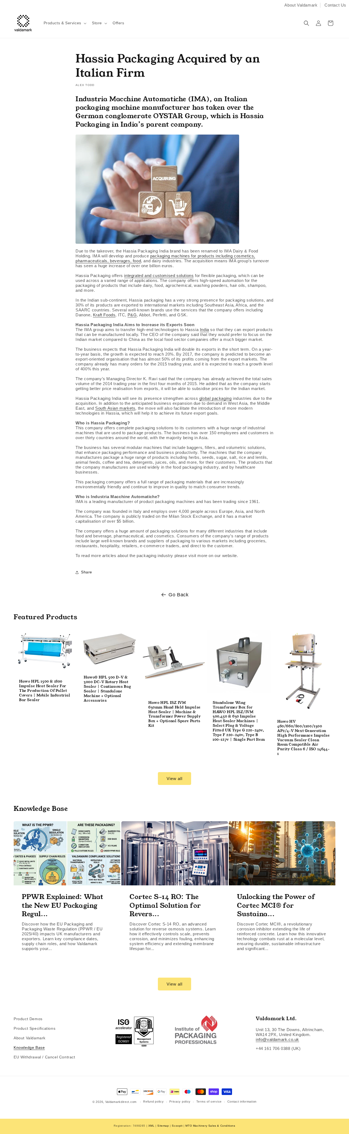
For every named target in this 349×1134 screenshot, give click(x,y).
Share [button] (86, 572)
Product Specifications (34, 1028)
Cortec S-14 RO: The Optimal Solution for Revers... (165, 905)
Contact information (242, 1101)
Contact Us (335, 5)
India (204, 329)
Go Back (178, 594)
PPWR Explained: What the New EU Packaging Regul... (62, 905)
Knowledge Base (29, 1047)
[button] (64, 23)
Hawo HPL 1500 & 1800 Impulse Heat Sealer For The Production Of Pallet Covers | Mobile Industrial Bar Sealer (44, 691)
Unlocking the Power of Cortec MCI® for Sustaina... (276, 905)
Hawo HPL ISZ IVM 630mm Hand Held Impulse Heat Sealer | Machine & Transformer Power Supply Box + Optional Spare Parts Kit (174, 714)
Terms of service (209, 1101)
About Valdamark (300, 5)
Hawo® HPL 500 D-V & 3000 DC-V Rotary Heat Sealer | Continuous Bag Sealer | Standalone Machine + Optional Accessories (107, 689)
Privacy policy (180, 1101)
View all (174, 778)
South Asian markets (115, 408)
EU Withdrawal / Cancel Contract (44, 1057)
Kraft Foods (104, 314)
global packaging (215, 398)
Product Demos (28, 1019)
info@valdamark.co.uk (277, 1039)
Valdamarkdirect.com (121, 1101)
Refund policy (153, 1101)
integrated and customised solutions (159, 275)
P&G (132, 314)
